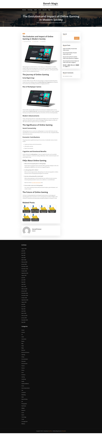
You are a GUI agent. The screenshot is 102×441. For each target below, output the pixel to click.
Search (65, 34)
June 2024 (23, 306)
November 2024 (25, 295)
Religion (23, 408)
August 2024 (24, 302)
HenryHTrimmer (27, 41)
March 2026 (24, 259)
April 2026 (24, 257)
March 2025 (24, 286)
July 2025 (23, 277)
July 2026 (23, 250)
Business (24, 9)
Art (22, 334)
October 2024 (24, 297)
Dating (23, 356)
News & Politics (25, 399)
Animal (23, 330)
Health (35, 9)
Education (45, 9)
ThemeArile (64, 430)
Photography (24, 403)
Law (22, 390)
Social (23, 412)
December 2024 (25, 293)
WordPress (50, 430)
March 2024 (24, 313)
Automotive (24, 339)
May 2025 (23, 282)
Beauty (23, 341)
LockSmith (24, 392)
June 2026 (23, 253)
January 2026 (24, 264)
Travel (39, 9)
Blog (49, 9)
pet (22, 401)
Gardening (24, 379)
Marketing (24, 394)
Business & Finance (25, 352)
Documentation (25, 359)
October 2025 (24, 271)
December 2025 (25, 266)
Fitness (23, 370)
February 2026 (24, 262)
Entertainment (24, 363)
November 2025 (25, 268)
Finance (23, 368)
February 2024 (24, 315)
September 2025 (25, 273)
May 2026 (23, 255)
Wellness (23, 423)
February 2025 (24, 288)
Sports (23, 414)
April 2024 (24, 311)
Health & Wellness (25, 383)
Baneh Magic (50, 3)
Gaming (23, 377)
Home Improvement (26, 388)
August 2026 (24, 248)
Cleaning (23, 354)
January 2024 (24, 317)
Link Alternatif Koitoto (36, 182)
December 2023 (25, 320)
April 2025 (24, 284)
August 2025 (24, 275)
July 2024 (23, 304)
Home (38, 22)
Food (23, 372)
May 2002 (23, 322)
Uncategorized (24, 421)
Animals (23, 332)
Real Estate (24, 406)
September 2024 (25, 300)
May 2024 (23, 308)
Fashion (23, 365)
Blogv (23, 348)
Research (23, 410)
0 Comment (43, 41)
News (23, 397)
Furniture (23, 374)
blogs (23, 345)
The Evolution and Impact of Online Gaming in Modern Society (53, 22)
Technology (30, 9)
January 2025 (24, 291)
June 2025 (23, 279)
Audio (23, 336)
